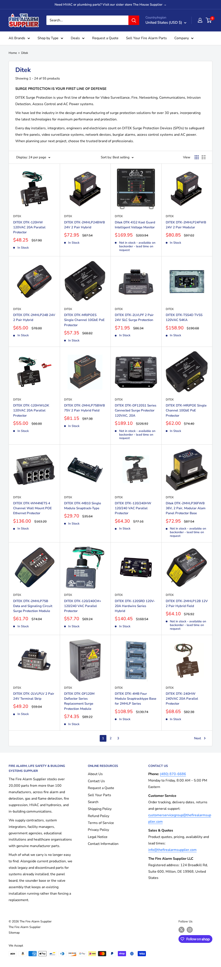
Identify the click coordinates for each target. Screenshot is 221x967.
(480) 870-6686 (173, 774)
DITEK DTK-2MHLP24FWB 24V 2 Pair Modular (186, 224)
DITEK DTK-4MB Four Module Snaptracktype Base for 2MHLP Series (135, 698)
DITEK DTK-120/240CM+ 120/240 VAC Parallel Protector (82, 606)
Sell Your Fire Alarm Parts (146, 38)
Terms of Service (101, 823)
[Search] (133, 20)
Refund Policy (98, 816)
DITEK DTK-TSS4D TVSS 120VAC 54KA (184, 317)
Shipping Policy (100, 809)
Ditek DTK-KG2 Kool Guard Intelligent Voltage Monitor (135, 224)
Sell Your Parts (99, 795)
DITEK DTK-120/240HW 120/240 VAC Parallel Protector (133, 508)
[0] (209, 20)
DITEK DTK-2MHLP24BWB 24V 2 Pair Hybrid (84, 224)
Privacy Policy (98, 829)
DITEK (17, 216)
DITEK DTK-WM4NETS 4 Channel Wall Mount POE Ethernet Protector (32, 508)
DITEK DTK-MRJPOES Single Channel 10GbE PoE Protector (84, 320)
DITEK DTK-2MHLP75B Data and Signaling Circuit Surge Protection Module (32, 606)
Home (13, 53)
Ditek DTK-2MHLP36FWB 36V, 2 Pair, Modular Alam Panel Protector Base (185, 508)
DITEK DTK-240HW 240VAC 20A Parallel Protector (182, 698)
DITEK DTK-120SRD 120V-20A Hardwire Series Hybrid (135, 606)
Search (93, 802)
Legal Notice (97, 837)
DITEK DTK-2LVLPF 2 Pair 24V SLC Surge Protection (134, 317)
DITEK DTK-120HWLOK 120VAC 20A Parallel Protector (31, 410)
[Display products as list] (204, 157)
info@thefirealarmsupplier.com (172, 849)
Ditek (24, 53)
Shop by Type (48, 38)
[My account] (200, 20)
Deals (75, 38)
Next (197, 738)
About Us (95, 774)
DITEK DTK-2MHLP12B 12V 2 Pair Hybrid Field (187, 603)
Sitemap (14, 933)
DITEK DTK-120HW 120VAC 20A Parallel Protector (29, 227)
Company (181, 38)
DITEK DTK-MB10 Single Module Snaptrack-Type (82, 505)
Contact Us (96, 781)
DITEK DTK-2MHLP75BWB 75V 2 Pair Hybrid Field (84, 408)
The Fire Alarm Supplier (25, 927)
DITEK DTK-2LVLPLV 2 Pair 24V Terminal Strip (33, 696)
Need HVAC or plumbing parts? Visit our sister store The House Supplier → (111, 4)
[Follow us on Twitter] (181, 930)
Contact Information (103, 843)
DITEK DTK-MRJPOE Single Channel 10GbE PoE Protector (186, 410)
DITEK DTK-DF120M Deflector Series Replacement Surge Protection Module (79, 701)
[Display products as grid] (197, 157)
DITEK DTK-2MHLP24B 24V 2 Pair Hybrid (34, 317)
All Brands (17, 38)
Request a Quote (105, 38)
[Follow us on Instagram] (190, 930)
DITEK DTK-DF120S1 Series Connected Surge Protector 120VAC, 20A (135, 410)
